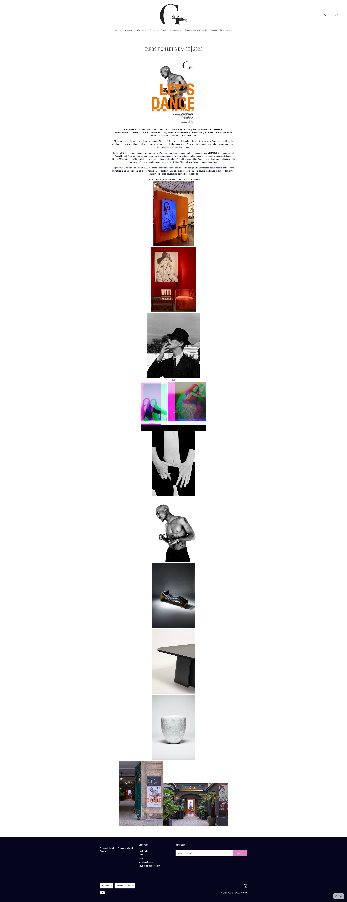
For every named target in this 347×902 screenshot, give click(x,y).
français (105, 886)
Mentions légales (146, 862)
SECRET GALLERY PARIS (237, 893)
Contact (142, 854)
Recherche (143, 851)
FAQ (141, 858)
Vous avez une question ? (150, 866)
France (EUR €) (124, 886)
